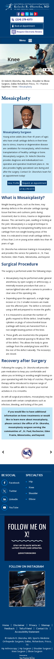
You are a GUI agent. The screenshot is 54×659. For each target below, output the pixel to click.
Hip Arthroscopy (9, 648)
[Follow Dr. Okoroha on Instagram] (23, 14)
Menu (22, 40)
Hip (31, 481)
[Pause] (47, 69)
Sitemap (45, 625)
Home (5, 625)
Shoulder (33, 493)
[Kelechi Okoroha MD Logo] (27, 6)
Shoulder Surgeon (42, 648)
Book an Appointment (25, 25)
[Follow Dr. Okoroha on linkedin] (31, 14)
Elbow (32, 499)
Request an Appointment (34, 183)
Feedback (9, 628)
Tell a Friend (25, 628)
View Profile (13, 183)
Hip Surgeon (25, 648)
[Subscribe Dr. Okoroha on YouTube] (36, 14)
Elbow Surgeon (35, 651)
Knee (14, 59)
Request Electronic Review (29, 31)
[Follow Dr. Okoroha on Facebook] (18, 14)
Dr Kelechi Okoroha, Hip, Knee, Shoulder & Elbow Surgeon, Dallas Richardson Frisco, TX (26, 82)
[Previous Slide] (44, 69)
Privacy (33, 625)
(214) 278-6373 (23, 19)
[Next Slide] (50, 69)
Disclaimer (18, 625)
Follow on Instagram (26, 566)
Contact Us (42, 628)
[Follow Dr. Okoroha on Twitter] (27, 14)
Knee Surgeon (18, 651)
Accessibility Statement (27, 631)
